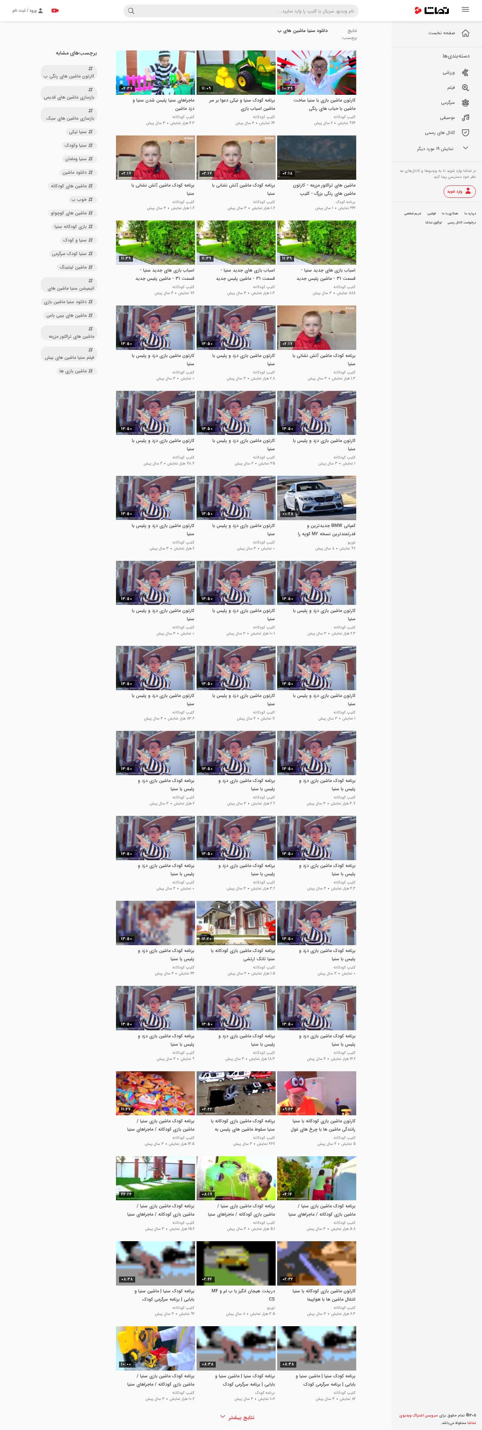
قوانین (431, 213)
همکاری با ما (450, 213)
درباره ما (470, 213)
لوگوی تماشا (433, 222)
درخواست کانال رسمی (462, 222)
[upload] (55, 11)
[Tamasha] (432, 11)
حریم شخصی (412, 213)
